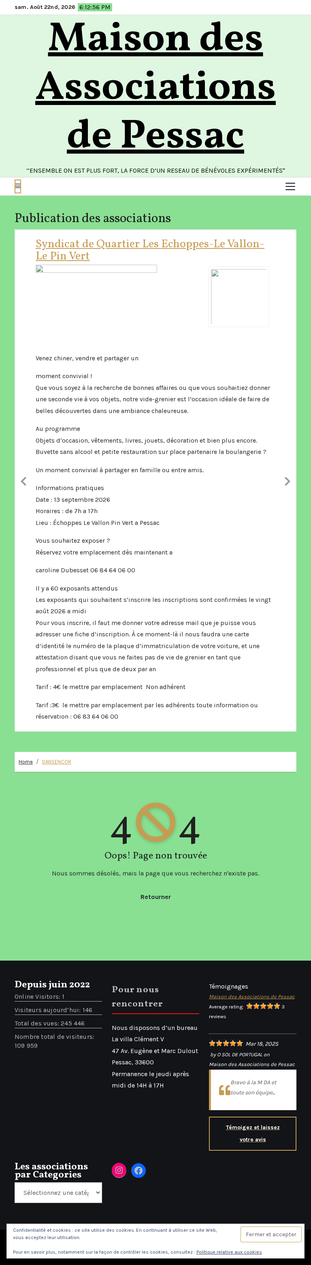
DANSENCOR (56, 484)
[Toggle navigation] (290, 186)
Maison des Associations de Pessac (155, 88)
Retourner (156, 618)
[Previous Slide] (23, 341)
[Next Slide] (287, 341)
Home (26, 484)
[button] (18, 186)
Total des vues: (38, 745)
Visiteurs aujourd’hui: (49, 731)
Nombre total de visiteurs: (55, 758)
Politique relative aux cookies (229, 1252)
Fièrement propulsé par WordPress (76, 963)
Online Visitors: (38, 718)
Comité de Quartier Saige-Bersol (177, 244)
